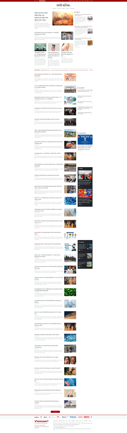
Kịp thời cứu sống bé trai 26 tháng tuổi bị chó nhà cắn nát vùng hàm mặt (48, 142)
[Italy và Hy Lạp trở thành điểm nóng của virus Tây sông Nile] (70, 315)
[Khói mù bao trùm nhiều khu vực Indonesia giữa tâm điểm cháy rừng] (62, 18)
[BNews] (41, 417)
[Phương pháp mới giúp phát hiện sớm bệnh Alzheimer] (70, 393)
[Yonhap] (65, 417)
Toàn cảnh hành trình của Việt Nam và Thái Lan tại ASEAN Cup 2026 (85, 147)
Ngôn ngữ (73, 420)
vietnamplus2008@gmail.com (60, 427)
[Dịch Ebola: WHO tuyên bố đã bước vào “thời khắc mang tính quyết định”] (67, 36)
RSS (66, 420)
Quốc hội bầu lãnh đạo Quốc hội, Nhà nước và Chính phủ (78, 70)
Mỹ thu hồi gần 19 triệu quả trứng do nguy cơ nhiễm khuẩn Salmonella (48, 165)
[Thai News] (52, 417)
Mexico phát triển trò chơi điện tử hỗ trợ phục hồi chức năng (48, 267)
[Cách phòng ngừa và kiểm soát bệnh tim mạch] (70, 235)
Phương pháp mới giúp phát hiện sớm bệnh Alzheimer (47, 390)
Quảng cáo (86, 420)
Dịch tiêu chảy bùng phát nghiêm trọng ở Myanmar (47, 119)
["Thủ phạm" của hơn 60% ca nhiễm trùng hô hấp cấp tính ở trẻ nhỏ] (40, 47)
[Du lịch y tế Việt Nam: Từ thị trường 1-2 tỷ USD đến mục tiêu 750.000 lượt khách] (70, 100)
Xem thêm (55, 411)
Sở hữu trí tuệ (55, 420)
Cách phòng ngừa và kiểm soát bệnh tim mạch (47, 233)
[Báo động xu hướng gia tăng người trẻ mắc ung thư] (70, 338)
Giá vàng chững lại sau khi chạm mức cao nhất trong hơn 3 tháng (83, 39)
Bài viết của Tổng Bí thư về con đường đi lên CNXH (60, 70)
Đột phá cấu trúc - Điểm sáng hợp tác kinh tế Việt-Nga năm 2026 (83, 15)
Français (77, 0)
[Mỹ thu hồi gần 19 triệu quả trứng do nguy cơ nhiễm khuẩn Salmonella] (70, 167)
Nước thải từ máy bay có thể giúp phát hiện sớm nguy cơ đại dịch (48, 301)
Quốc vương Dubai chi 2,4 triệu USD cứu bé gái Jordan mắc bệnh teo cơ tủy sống (54, 55)
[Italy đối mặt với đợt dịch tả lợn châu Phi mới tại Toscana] (70, 111)
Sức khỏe (59, 8)
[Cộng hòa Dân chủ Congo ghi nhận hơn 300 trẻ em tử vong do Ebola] (70, 281)
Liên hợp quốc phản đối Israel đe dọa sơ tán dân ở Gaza (82, 255)
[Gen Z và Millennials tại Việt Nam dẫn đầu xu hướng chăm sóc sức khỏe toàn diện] (70, 89)
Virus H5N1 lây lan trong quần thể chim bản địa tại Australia (46, 401)
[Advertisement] (82, 55)
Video (81, 168)
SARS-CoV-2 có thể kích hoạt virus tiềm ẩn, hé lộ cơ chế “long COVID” (47, 198)
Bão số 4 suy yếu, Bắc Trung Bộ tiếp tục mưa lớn (82, 263)
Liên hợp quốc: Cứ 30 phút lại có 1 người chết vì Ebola (47, 153)
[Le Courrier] (80, 417)
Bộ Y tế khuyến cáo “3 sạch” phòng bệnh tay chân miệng (48, 74)
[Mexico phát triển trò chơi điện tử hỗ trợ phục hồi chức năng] (70, 270)
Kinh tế (78, 12)
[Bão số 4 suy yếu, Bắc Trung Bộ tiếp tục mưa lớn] (89, 264)
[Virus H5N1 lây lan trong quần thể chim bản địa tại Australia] (70, 404)
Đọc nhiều (81, 88)
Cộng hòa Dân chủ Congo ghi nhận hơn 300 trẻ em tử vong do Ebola (48, 278)
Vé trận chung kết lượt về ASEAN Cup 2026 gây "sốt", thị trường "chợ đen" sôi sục (84, 183)
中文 (82, 0)
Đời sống (63, 5)
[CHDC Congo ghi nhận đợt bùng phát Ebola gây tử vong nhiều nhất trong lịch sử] (70, 133)
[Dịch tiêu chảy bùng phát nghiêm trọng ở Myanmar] (70, 122)
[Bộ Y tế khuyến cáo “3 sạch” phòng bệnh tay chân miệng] (70, 77)
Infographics (82, 133)
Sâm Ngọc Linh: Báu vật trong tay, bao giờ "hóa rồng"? (47, 368)
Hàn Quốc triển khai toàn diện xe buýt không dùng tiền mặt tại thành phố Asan (82, 246)
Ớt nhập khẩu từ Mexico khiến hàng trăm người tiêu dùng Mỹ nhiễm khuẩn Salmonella (48, 289)
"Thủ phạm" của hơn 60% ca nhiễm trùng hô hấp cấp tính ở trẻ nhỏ (40, 54)
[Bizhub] (45, 417)
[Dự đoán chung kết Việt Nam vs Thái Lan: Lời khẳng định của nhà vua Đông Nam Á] (85, 193)
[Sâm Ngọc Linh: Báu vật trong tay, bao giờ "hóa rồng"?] (70, 371)
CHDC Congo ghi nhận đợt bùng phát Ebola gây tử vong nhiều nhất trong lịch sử (48, 130)
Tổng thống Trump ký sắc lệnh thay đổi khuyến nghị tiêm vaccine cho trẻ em (48, 210)
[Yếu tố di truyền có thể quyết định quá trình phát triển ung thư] (70, 382)
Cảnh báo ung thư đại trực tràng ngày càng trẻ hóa (46, 175)
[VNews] (91, 417)
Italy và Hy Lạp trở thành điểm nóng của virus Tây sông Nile (47, 312)
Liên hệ (90, 420)
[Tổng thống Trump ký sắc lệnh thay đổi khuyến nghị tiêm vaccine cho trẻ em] (70, 212)
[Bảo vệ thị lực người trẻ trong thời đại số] (70, 247)
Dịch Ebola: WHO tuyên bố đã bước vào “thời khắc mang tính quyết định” (46, 33)
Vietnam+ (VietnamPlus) (42, 1)
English (74, 0)
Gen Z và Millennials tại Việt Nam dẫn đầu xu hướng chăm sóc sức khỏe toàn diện (48, 86)
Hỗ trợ (69, 420)
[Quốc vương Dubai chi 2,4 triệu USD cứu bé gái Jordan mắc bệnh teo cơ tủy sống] (54, 47)
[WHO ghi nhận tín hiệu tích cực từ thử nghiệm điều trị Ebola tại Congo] (70, 327)
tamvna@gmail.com (76, 424)
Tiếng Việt (70, 0)
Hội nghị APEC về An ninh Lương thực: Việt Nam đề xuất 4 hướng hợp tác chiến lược (83, 27)
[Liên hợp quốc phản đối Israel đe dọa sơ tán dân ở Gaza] (89, 255)
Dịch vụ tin (81, 420)
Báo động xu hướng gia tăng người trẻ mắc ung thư (46, 334)
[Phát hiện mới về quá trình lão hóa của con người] (70, 360)
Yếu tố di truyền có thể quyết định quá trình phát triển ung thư (48, 379)
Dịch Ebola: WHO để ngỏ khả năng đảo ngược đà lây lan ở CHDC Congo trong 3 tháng (48, 187)
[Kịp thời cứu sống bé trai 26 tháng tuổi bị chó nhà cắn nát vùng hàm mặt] (70, 145)
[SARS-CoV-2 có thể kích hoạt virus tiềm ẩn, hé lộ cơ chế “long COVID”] (70, 201)
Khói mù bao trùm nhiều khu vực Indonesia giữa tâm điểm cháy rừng (41, 16)
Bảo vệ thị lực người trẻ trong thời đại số (51, 244)
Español (80, 0)
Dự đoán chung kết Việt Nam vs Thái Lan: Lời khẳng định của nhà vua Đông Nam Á (85, 201)
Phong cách (54, 8)
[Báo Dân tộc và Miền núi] (35, 417)
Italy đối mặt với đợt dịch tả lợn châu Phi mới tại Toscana (48, 108)
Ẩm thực (67, 8)
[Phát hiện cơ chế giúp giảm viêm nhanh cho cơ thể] (67, 47)
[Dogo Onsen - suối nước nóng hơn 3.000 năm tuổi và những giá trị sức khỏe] (70, 258)
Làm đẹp (63, 8)
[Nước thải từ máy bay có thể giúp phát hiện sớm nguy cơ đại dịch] (70, 304)
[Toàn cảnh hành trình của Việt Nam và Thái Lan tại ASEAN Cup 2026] (85, 140)
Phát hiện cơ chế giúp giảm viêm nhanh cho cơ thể (67, 54)
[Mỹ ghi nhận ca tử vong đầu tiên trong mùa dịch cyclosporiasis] (70, 349)
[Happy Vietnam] (58, 417)
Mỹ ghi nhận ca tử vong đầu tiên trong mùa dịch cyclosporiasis (46, 346)
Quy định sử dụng (62, 420)
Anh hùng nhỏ (72, 8)
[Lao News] (49, 417)
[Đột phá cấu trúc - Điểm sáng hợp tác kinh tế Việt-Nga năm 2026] (90, 19)
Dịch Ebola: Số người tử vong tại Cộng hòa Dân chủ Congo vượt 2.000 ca (48, 221)
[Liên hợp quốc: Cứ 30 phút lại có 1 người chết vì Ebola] (70, 156)
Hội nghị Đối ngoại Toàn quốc (45, 70)
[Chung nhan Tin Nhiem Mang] (87, 423)
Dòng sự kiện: (37, 70)
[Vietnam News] (73, 417)
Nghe (81, 250)
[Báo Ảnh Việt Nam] (86, 417)
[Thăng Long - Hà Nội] (87, 0)
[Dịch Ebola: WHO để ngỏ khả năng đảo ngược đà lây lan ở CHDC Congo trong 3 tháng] (70, 189)
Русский (85, 0)
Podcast (82, 242)
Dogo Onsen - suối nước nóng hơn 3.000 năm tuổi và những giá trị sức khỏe (47, 255)
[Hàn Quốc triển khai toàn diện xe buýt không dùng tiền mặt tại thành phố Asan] (89, 246)
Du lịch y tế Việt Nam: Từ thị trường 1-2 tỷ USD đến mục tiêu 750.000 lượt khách (47, 98)
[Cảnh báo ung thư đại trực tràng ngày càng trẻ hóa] (70, 178)
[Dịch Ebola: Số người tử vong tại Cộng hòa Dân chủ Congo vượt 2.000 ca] (70, 224)
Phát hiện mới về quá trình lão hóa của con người (46, 357)
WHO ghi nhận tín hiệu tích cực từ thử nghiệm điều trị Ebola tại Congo (47, 324)
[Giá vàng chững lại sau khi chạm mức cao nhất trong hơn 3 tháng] (90, 42)
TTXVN (77, 420)
